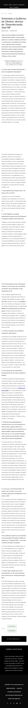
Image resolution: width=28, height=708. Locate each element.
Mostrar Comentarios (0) (13, 638)
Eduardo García (5, 30)
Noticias (15, 4)
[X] (10, 703)
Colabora (15, 7)
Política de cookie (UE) (14, 698)
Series (10, 4)
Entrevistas (21, 4)
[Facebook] (7, 703)
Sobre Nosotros (10, 688)
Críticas (6, 4)
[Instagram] (13, 703)
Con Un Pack (12, 626)
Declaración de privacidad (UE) (14, 695)
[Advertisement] (14, 139)
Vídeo (11, 7)
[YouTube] (17, 703)
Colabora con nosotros (14, 691)
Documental (12, 630)
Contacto (19, 688)
